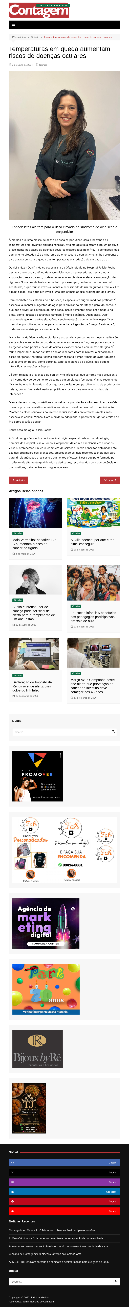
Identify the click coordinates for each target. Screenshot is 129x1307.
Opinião (43, 65)
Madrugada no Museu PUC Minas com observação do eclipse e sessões (52, 1230)
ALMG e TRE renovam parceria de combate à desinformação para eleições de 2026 (59, 1262)
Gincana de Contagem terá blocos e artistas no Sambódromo (45, 1254)
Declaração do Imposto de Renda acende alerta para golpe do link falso (32, 686)
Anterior (20, 480)
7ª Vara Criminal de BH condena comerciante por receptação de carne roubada (56, 1238)
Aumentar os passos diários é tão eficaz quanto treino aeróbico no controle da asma (59, 1246)
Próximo (108, 480)
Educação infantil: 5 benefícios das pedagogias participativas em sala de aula (93, 617)
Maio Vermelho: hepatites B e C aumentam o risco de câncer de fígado (34, 544)
